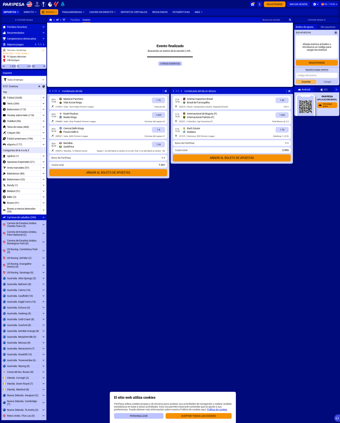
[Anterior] (35, 44)
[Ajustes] (316, 4)
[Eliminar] (166, 91)
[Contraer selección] (39, 86)
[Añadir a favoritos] (43, 50)
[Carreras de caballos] (57, 20)
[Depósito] (259, 4)
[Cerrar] (336, 89)
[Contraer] (43, 217)
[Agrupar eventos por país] (43, 86)
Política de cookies (217, 409)
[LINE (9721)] (51, 20)
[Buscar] (290, 20)
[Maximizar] (43, 27)
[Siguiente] (43, 44)
